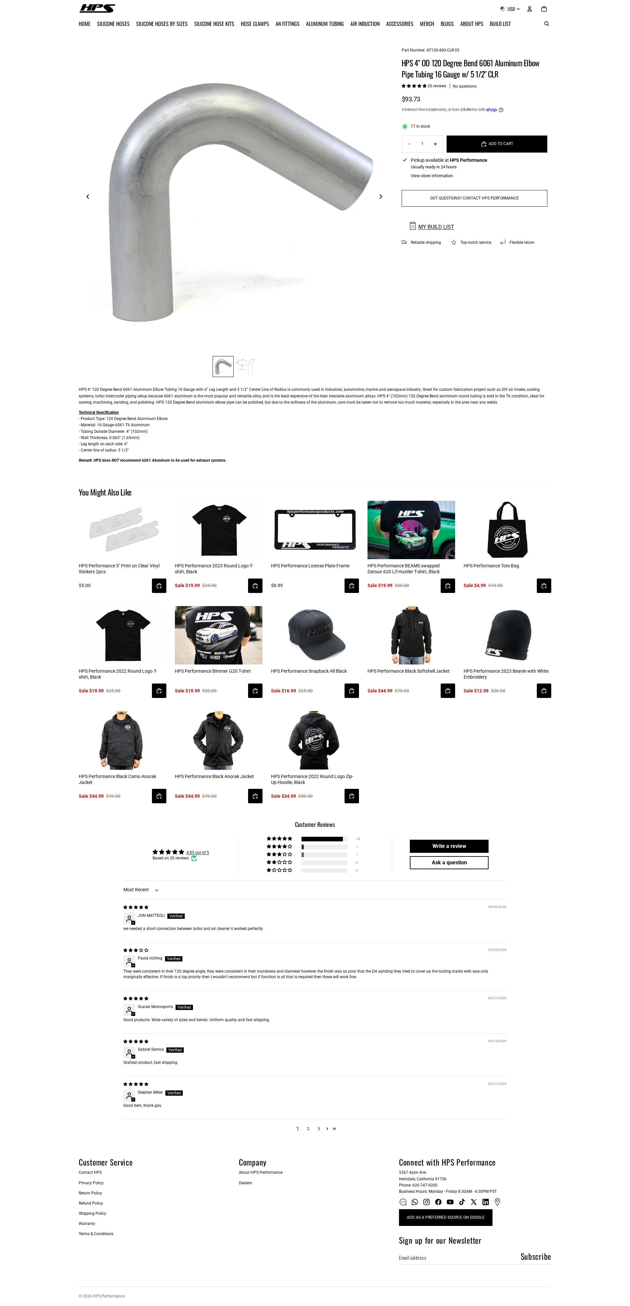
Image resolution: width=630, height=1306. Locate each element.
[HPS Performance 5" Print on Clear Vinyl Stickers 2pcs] (122, 530)
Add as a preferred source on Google (446, 1217)
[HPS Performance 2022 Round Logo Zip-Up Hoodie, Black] (315, 740)
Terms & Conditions (96, 1234)
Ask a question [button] (449, 862)
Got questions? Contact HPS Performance (474, 198)
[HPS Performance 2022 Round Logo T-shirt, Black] (122, 635)
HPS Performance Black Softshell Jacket (409, 671)
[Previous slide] (86, 197)
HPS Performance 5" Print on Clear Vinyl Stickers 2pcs (119, 568)
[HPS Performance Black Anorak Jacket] (218, 740)
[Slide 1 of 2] (223, 366)
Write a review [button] (449, 846)
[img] (135, 907)
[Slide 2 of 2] (245, 366)
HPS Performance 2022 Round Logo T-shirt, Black (118, 674)
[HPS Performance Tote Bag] (507, 530)
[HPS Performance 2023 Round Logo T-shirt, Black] (218, 530)
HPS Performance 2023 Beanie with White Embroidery (506, 674)
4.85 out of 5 (197, 852)
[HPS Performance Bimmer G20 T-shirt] (218, 635)
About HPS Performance (261, 1172)
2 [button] (308, 1129)
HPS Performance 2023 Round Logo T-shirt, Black (214, 568)
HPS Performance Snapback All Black (309, 671)
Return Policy (90, 1193)
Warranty (87, 1223)
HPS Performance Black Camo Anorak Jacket (117, 779)
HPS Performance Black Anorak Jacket (214, 776)
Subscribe (536, 1256)
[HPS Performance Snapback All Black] (315, 635)
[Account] (529, 9)
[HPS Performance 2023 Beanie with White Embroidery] (507, 635)
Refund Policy (91, 1203)
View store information (432, 175)
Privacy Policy (91, 1183)
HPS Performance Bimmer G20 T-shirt (213, 671)
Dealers (245, 1183)
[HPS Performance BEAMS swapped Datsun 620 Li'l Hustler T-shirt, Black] (411, 530)
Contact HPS (90, 1172)
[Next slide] (382, 197)
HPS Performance (109, 1296)
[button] (415, 86)
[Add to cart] (159, 586)
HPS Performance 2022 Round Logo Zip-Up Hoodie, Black (312, 779)
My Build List (436, 227)
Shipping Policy (92, 1213)
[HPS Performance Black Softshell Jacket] (411, 635)
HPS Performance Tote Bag (491, 565)
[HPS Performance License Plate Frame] (315, 530)
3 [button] (319, 1129)
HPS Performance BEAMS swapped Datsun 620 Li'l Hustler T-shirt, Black (404, 568)
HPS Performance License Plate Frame (310, 565)
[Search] (546, 23)
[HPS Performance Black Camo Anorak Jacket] (122, 740)
